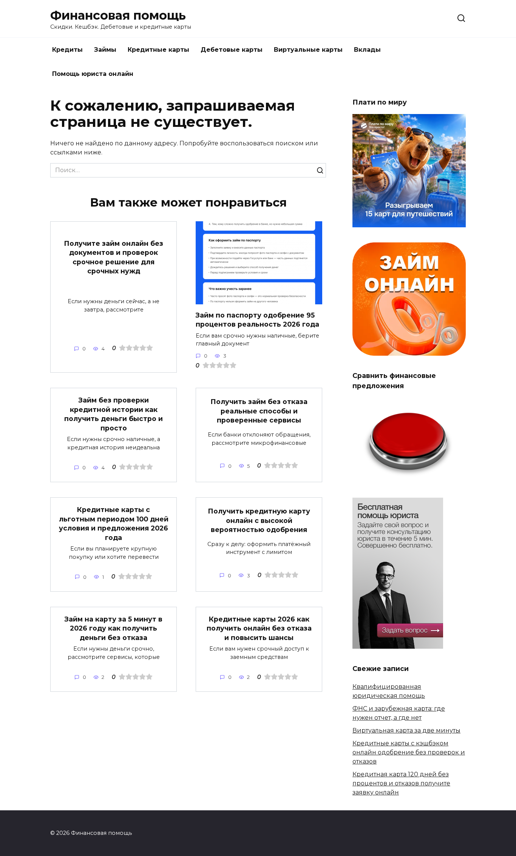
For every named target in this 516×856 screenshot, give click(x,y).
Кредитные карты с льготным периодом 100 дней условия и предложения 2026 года (113, 523)
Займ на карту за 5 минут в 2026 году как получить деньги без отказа (113, 628)
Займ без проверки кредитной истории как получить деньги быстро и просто (113, 414)
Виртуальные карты (308, 49)
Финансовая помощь (118, 15)
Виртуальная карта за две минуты (406, 730)
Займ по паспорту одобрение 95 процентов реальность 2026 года (257, 319)
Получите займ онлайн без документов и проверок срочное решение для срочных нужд (113, 257)
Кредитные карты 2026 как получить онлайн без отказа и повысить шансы (259, 628)
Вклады (367, 49)
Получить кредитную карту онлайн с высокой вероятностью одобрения (259, 520)
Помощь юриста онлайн (92, 73)
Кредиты (67, 49)
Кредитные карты (158, 49)
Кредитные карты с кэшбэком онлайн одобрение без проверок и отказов (408, 752)
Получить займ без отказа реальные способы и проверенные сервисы (258, 411)
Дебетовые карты (232, 49)
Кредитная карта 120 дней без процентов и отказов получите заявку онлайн (401, 783)
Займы (105, 49)
